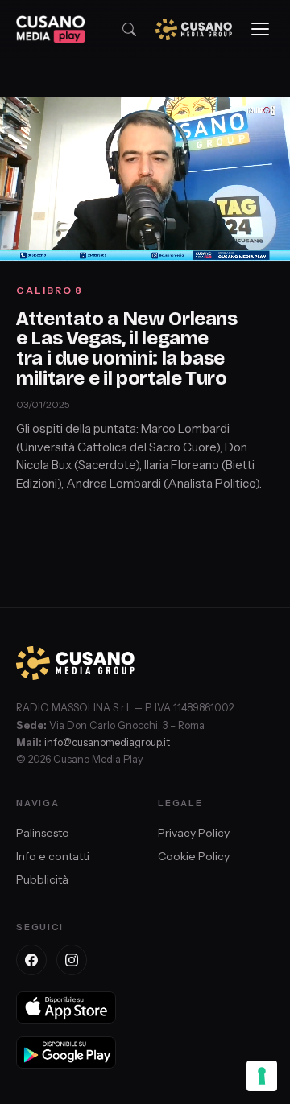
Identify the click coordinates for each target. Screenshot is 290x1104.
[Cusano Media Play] (50, 29)
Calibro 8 (49, 290)
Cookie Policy (194, 856)
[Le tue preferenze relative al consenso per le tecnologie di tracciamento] (261, 1076)
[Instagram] (71, 960)
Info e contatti (52, 856)
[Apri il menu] (260, 29)
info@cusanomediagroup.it (107, 742)
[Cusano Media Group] (193, 29)
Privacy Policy (194, 833)
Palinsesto (42, 833)
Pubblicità (42, 879)
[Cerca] (129, 29)
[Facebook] (31, 960)
